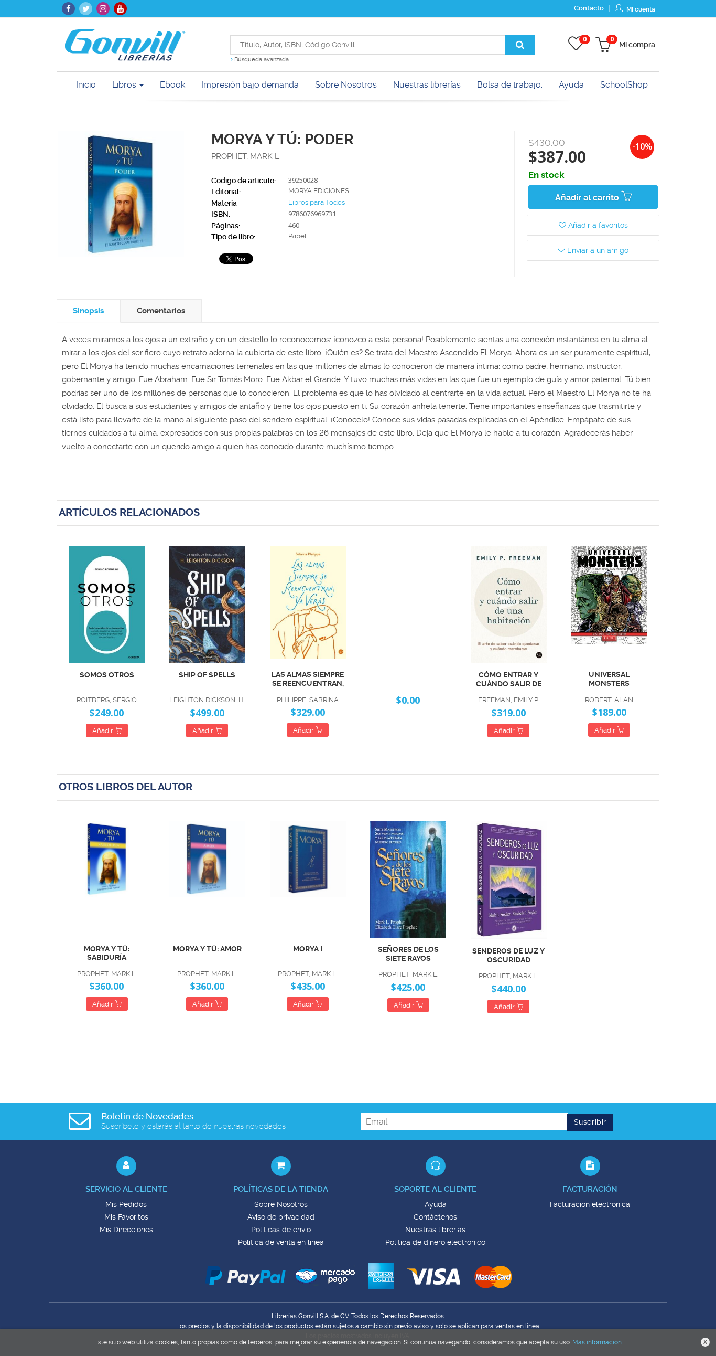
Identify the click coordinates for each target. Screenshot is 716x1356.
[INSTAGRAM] (103, 8)
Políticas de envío (281, 1229)
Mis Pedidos (126, 1204)
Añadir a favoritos (597, 225)
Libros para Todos (316, 202)
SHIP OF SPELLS (207, 675)
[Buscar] (520, 45)
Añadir (103, 731)
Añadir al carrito (588, 198)
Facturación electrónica (590, 1204)
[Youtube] (120, 8)
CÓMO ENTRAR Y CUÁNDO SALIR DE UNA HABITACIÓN (508, 679)
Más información (597, 1342)
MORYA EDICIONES (318, 191)
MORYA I (307, 949)
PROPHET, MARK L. (246, 156)
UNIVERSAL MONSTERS (609, 678)
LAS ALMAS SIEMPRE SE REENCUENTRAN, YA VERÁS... (308, 679)
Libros (125, 85)
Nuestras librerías (435, 1229)
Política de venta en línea (281, 1242)
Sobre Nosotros (281, 1204)
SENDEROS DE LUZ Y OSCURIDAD (508, 955)
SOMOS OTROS (107, 675)
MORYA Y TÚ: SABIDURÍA (106, 953)
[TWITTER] (85, 8)
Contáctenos (435, 1217)
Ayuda (436, 1204)
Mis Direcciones (126, 1229)
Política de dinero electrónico (435, 1242)
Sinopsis (88, 310)
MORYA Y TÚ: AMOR (207, 949)
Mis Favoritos (126, 1217)
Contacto (589, 8)
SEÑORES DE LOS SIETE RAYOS (408, 953)
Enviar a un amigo (596, 250)
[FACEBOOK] (68, 8)
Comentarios (161, 310)
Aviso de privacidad (280, 1217)
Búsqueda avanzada (261, 59)
